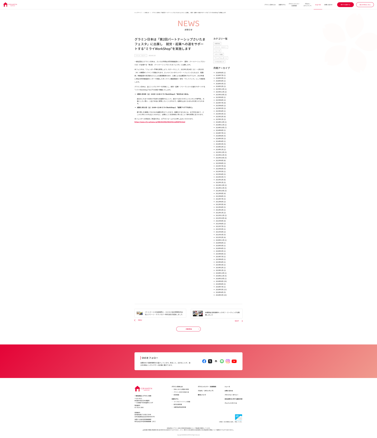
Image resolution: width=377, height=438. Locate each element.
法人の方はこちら (365, 5)
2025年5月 (219, 108)
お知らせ (147, 12)
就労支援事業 (178, 404)
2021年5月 (219, 229)
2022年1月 (219, 212)
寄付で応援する (345, 5)
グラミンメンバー (294, 4)
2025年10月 (220, 94)
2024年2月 (219, 147)
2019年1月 (219, 270)
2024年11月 (220, 125)
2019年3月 (219, 265)
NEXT (237, 321)
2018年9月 (219, 281)
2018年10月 (220, 278)
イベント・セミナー (140, 55)
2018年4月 (219, 292)
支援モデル (282, 5)
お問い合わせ (328, 5)
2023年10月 (220, 157)
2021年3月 (219, 234)
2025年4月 (219, 111)
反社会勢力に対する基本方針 (233, 399)
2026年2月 (219, 86)
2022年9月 (219, 193)
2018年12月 (220, 273)
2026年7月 (219, 75)
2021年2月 (219, 237)
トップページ (138, 12)
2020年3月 (219, 251)
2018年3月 (219, 295)
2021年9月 (219, 221)
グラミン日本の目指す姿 (181, 392)
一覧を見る (188, 329)
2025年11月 (220, 92)
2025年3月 (219, 114)
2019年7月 (219, 256)
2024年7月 (219, 133)
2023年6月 (219, 168)
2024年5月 (219, 138)
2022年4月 (219, 207)
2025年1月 (219, 119)
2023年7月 (219, 166)
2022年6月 (219, 201)
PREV (140, 320)
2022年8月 (219, 196)
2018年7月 (219, 287)
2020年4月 (219, 248)
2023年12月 (220, 152)
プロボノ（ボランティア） (206, 391)
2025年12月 (220, 89)
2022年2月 (219, 210)
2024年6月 (219, 136)
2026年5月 (219, 78)
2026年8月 (219, 72)
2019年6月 (219, 259)
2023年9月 (219, 160)
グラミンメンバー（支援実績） (207, 387)
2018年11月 (220, 276)
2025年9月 (219, 97)
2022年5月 (219, 204)
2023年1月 (219, 182)
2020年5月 (219, 245)
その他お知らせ (219, 62)
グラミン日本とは (269, 5)
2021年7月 (219, 226)
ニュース (318, 5)
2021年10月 (220, 218)
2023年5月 (219, 171)
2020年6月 (219, 243)
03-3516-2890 (139, 407)
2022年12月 (220, 185)
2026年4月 (219, 81)
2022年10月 (220, 190)
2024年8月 (219, 130)
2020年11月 (220, 240)
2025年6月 (219, 105)
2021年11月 (220, 215)
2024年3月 (219, 144)
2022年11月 (220, 188)
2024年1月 (219, 149)
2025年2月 (219, 116)
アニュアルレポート (221, 58)
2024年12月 (220, 122)
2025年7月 (219, 103)
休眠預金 (217, 44)
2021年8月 (219, 223)
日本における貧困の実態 (181, 389)
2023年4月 (219, 174)
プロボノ (307, 4)
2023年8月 (219, 163)
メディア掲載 (219, 54)
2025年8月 (219, 100)
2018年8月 (219, 284)
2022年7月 (219, 199)
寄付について (202, 395)
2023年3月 (219, 177)
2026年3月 (219, 83)
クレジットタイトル (231, 403)
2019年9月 (219, 254)
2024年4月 (219, 141)
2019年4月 (219, 262)
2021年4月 (219, 232)
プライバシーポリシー (231, 395)
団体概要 (176, 395)
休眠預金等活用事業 (180, 407)
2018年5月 (219, 289)
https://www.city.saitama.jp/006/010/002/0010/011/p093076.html (160, 122)
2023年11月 (220, 155)
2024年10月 (220, 127)
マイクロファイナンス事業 (182, 402)
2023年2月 (219, 179)
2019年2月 (219, 267)
